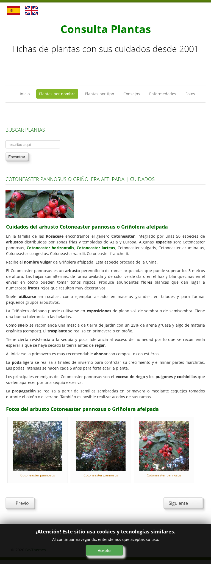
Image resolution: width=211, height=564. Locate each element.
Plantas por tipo (99, 93)
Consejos (131, 93)
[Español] (13, 10)
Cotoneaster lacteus (96, 247)
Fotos (190, 93)
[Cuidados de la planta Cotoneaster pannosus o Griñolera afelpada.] (39, 203)
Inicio (25, 93)
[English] (31, 10)
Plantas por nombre (57, 93)
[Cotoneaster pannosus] (37, 445)
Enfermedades (162, 93)
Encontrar (16, 156)
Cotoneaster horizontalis (50, 247)
